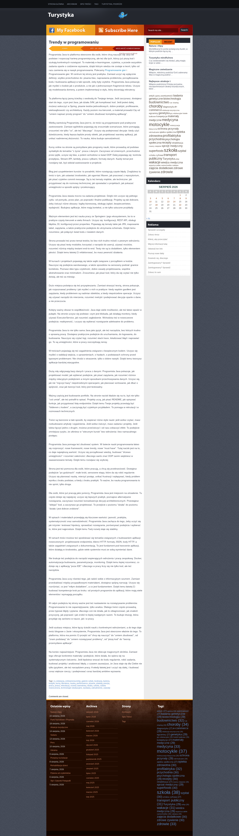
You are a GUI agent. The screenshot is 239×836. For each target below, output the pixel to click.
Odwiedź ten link (155, 249)
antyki (152, 96)
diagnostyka (168, 107)
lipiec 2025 (91, 773)
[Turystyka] (80, 15)
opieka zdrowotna (172, 763)
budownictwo (159, 102)
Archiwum (72, 4)
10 (150, 202)
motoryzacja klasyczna (168, 756)
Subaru (53, 735)
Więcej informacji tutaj (157, 244)
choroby (156, 106)
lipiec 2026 (91, 717)
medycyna (170, 120)
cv (54, 681)
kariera (106, 681)
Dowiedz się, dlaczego (158, 258)
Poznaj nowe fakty (156, 253)
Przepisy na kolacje (59, 758)
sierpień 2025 (92, 768)
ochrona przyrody (168, 128)
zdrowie (167, 172)
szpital (182, 150)
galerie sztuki (87, 681)
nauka (73, 683)
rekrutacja (65, 685)
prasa (57, 685)
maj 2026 (90, 726)
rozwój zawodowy (78, 685)
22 (180, 205)
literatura (65, 683)
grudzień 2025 (92, 750)
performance (82, 683)
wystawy (86, 688)
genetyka (164, 113)
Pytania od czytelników (60, 773)
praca (51, 685)
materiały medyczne (170, 741)
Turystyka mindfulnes (161, 57)
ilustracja (98, 681)
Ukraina (53, 750)
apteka (157, 96)
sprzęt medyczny (172, 145)
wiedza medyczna (172, 162)
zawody (106, 688)
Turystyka (169, 158)
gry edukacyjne (176, 113)
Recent (168, 42)
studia (90, 685)
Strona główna (56, 4)
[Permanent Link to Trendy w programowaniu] (74, 42)
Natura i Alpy (156, 45)
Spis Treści (85, 4)
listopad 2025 (92, 754)
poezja (106, 683)
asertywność (167, 96)
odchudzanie (154, 132)
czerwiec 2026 (92, 721)
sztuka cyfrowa (156, 155)
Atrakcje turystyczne (59, 727)
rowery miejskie (155, 146)
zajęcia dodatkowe (161, 168)
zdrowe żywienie (170, 820)
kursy (58, 683)
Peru (52, 742)
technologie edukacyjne (71, 688)
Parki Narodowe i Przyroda (62, 720)
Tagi (96, 4)
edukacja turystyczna (170, 110)
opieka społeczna (167, 132)
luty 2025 (90, 797)
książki (52, 683)
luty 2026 (90, 740)
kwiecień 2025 (92, 787)
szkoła (96, 685)
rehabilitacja (177, 143)
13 (168, 202)
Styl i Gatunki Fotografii (60, 781)
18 (156, 205)
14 (174, 202)
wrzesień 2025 (92, 764)
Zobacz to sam (154, 272)
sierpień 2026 (92, 712)
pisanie (92, 683)
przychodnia (157, 139)
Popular (155, 42)
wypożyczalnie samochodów (160, 165)
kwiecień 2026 (92, 731)
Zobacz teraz (153, 235)
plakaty (99, 683)
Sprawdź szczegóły (156, 230)
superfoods (156, 150)
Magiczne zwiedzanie (160, 69)
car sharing (174, 103)
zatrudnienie (96, 688)
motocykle (159, 124)
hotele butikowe (181, 737)
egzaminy (153, 113)
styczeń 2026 (92, 745)
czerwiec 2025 (92, 778)
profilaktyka (172, 135)
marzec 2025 (92, 792)
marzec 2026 (92, 736)
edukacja (60, 681)
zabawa (175, 165)
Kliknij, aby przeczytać (157, 239)
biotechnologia (172, 98)
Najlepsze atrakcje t (160, 81)
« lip (148, 218)
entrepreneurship (73, 681)
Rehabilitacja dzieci (59, 765)
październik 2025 (93, 759)
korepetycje (161, 116)
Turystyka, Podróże (112, 4)
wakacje (154, 162)
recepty (166, 142)
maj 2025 (90, 783)
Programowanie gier (115, 70)
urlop (177, 159)
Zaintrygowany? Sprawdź (159, 263)
